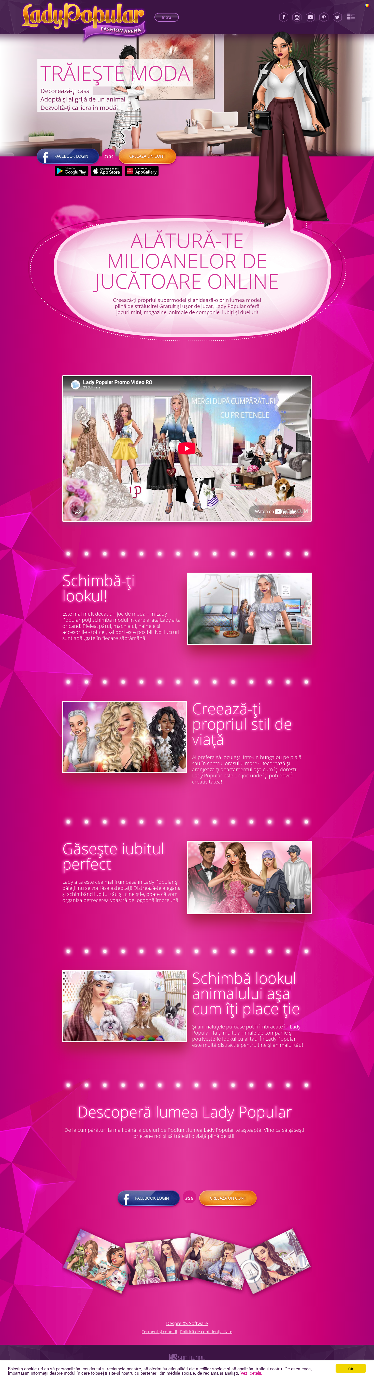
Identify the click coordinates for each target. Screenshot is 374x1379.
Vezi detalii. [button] (251, 1373)
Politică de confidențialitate (206, 1331)
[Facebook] (283, 17)
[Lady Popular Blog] (350, 17)
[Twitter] (337, 17)
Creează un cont (147, 156)
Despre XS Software (187, 1323)
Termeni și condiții (159, 1331)
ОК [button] (350, 1368)
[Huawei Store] (142, 171)
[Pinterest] (323, 17)
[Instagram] (296, 17)
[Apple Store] (106, 171)
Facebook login (71, 156)
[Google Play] (71, 171)
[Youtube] (310, 17)
